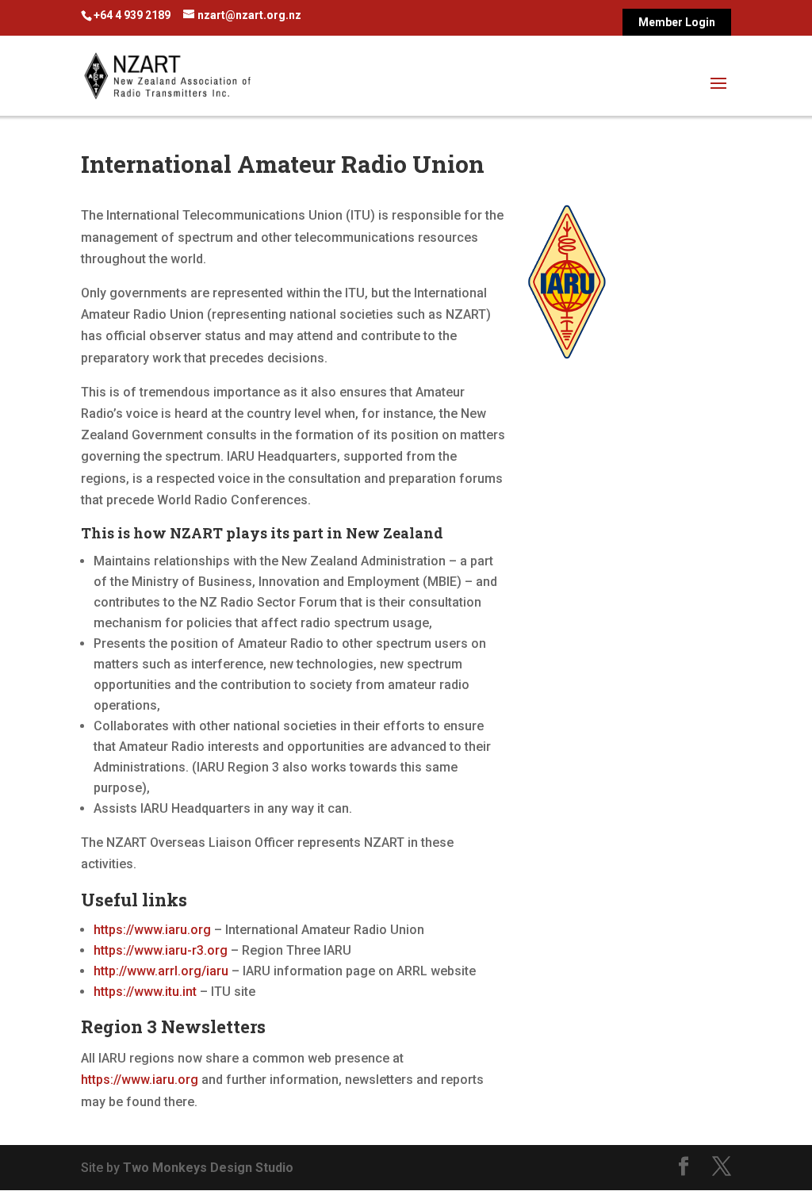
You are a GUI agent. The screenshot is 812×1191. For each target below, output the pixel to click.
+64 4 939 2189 (132, 15)
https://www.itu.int (145, 991)
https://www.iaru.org (152, 929)
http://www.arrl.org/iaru (161, 970)
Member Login (676, 23)
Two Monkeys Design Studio (208, 1167)
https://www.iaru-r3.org (161, 950)
